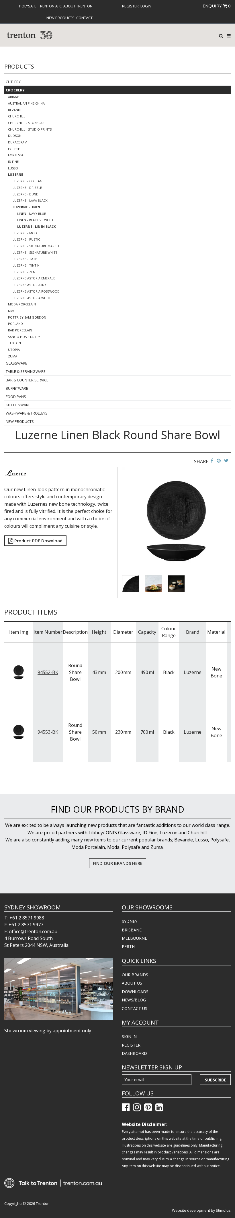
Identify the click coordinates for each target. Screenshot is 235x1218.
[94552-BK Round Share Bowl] (18, 672)
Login (145, 6)
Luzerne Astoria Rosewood (36, 291)
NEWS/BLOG (134, 1000)
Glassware (16, 363)
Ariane (13, 97)
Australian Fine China (26, 103)
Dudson (14, 135)
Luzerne (15, 174)
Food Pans (16, 396)
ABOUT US (132, 983)
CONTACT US (134, 1008)
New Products (60, 17)
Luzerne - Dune (25, 194)
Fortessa (15, 155)
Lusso (13, 168)
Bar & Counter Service (27, 380)
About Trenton (78, 6)
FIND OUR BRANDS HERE (117, 863)
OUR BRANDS (135, 974)
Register (130, 6)
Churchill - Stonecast (27, 123)
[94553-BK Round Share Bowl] (18, 732)
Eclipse (14, 149)
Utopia (14, 349)
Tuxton (14, 343)
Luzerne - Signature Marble (36, 246)
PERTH (128, 946)
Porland (15, 323)
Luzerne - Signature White (35, 252)
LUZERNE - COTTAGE (28, 181)
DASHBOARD (134, 1053)
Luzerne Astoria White (32, 298)
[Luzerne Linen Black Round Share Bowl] (176, 520)
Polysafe (27, 6)
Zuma (12, 356)
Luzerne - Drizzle (27, 187)
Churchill (16, 116)
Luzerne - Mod (25, 233)
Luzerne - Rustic (26, 239)
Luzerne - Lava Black (30, 200)
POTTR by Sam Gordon (27, 317)
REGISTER (131, 1045)
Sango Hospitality (24, 337)
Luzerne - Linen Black (36, 226)
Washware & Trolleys (27, 413)
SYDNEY (129, 921)
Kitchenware (18, 404)
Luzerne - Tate (25, 259)
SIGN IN (129, 1036)
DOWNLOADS (135, 991)
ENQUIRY (217, 6)
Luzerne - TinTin (26, 265)
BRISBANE (132, 930)
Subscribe (215, 1080)
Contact (84, 17)
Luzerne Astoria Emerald (34, 278)
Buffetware (17, 388)
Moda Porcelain (22, 304)
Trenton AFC (50, 6)
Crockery (15, 90)
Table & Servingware (26, 371)
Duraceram (17, 142)
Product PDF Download (37, 540)
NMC (11, 311)
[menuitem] (27, 6)
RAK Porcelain (20, 330)
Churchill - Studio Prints (30, 129)
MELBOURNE (134, 938)
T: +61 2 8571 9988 (24, 918)
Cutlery (13, 81)
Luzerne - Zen (24, 272)
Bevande (15, 110)
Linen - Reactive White (35, 220)
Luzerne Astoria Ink (29, 285)
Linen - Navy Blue (31, 213)
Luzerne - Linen (26, 207)
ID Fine (13, 161)
